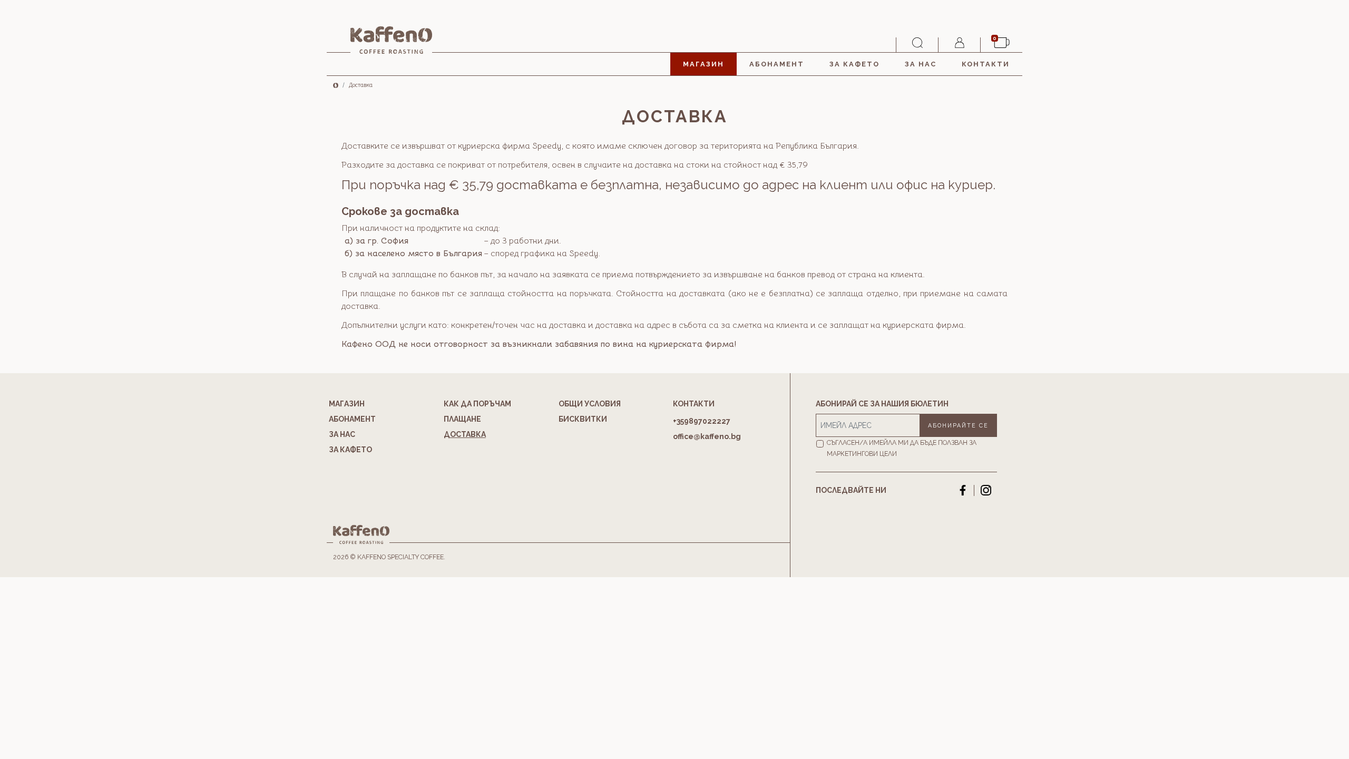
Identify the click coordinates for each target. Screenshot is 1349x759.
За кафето (854, 64)
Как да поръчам (477, 404)
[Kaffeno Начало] (335, 85)
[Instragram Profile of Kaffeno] (985, 490)
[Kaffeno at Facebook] (963, 490)
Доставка (465, 434)
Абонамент (776, 64)
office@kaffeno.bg (707, 436)
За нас (920, 64)
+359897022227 (701, 421)
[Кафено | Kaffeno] (391, 40)
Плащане (462, 419)
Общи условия (590, 404)
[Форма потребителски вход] (959, 44)
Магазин (703, 64)
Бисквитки (583, 419)
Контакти (986, 64)
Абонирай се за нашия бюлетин (882, 404)
